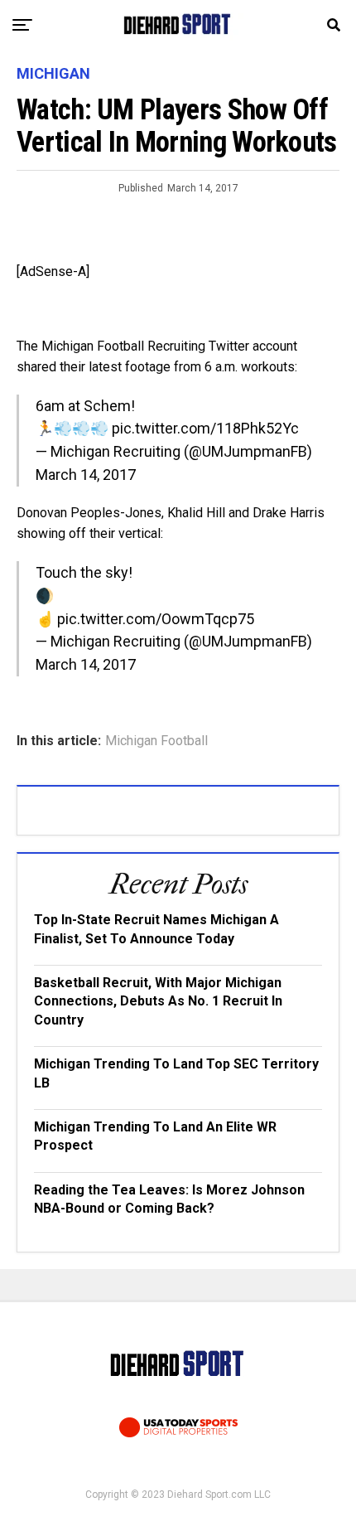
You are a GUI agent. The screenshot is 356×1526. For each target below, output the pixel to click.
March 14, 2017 (86, 474)
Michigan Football (156, 741)
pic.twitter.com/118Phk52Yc (205, 428)
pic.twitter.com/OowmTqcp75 (155, 618)
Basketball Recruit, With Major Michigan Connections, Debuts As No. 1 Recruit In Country (158, 1001)
